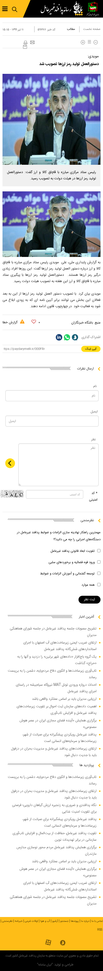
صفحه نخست (91, 29)
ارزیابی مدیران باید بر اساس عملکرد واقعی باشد (64, 699)
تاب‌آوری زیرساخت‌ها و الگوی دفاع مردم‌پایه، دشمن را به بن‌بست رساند (52, 674)
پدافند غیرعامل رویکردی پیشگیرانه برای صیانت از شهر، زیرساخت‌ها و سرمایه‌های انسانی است (59, 738)
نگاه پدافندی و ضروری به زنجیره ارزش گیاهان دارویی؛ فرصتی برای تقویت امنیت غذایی (54, 808)
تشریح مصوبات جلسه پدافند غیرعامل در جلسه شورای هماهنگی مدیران (53, 632)
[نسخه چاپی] (25, 43)
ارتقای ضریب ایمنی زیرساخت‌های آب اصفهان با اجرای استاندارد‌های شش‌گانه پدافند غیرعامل (59, 646)
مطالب (71, 29)
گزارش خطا (10, 322)
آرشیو (55, 921)
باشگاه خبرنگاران (82, 323)
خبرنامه (18, 921)
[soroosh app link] (62, 943)
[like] (34, 321)
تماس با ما (97, 921)
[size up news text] (83, 42)
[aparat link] (48, 942)
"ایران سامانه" (45, 964)
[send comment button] (10, 463)
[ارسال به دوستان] (32, 43)
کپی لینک (90, 348)
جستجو (64, 921)
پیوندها (75, 921)
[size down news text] (96, 42)
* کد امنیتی (93, 497)
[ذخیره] (25, 47)
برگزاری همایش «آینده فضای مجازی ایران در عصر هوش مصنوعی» (58, 724)
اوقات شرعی (31, 921)
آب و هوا (45, 921)
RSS (99, 930)
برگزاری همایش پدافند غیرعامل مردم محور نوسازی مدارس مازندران (56, 850)
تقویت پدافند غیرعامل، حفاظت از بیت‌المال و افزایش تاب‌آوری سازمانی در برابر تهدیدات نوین (54, 836)
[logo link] (63, 9)
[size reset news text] (88, 42)
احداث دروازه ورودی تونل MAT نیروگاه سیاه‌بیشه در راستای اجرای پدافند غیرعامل (56, 688)
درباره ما (85, 921)
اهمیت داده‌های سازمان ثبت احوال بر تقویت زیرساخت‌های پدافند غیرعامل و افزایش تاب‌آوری (56, 710)
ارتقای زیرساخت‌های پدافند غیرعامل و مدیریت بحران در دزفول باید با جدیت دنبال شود (53, 752)
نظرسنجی (7, 921)
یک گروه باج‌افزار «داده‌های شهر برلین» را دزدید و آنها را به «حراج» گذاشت (56, 660)
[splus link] (75, 337)
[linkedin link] (59, 337)
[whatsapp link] (67, 337)
